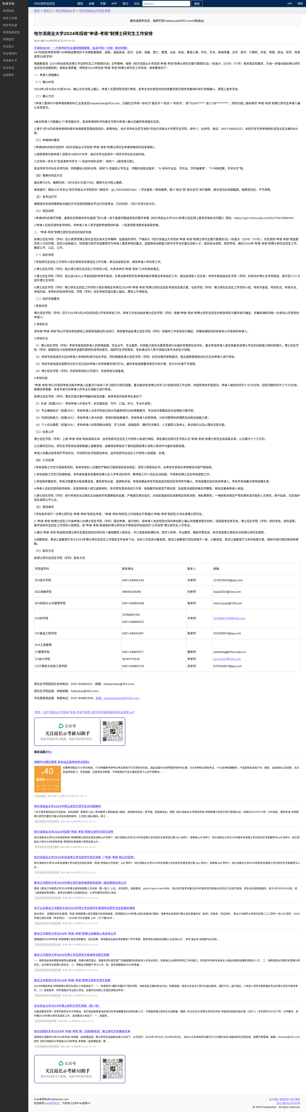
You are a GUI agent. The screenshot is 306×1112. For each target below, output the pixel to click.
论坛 (137, 3)
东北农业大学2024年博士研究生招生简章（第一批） (67, 1006)
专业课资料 (10, 53)
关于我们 (274, 1099)
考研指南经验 (11, 32)
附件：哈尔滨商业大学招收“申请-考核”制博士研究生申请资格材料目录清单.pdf (84, 712)
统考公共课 (10, 18)
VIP (289, 3)
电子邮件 (295, 1099)
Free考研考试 (51, 1103)
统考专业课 (10, 25)
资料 (300, 3)
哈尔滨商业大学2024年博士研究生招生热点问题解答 (67, 806)
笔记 (125, 3)
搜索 (197, 3)
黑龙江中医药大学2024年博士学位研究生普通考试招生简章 (71, 955)
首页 (37, 10)
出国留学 (8, 75)
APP (114, 3)
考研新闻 (8, 11)
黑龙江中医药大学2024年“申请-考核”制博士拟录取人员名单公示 (75, 933)
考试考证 (8, 68)
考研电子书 (10, 60)
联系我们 (285, 1099)
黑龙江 (47, 10)
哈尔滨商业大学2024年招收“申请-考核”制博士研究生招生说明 (73, 832)
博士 (49, 752)
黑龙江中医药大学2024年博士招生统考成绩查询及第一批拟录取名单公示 (80, 883)
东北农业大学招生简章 (45, 1021)
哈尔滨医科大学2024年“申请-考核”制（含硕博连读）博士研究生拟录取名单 (82, 1031)
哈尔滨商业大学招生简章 (94, 10)
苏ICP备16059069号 (288, 1103)
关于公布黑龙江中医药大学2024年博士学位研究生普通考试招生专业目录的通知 (84, 908)
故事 (91, 3)
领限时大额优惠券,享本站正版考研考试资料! (62, 762)
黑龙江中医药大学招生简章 (48, 923)
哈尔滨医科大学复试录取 (47, 1046)
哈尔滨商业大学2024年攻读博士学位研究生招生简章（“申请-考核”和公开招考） (85, 857)
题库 (80, 3)
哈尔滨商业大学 (65, 10)
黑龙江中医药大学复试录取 (48, 898)
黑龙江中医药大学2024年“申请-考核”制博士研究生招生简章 (72, 980)
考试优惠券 (40, 796)
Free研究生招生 (44, 3)
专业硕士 (8, 46)
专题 (103, 3)
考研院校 (8, 39)
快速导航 (8, 3)
